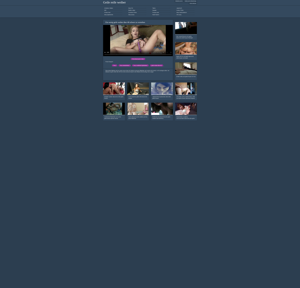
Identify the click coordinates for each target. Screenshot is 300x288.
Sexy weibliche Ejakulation (140, 65)
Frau (114, 65)
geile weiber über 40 (156, 65)
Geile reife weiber (114, 2)
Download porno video (138, 59)
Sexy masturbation (124, 65)
